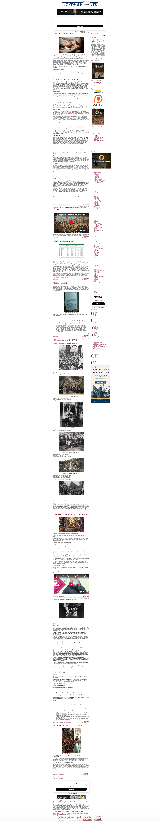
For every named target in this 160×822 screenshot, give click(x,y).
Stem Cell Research (97, 284)
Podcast (95, 257)
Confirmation (96, 196)
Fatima (95, 215)
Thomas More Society (84, 157)
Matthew (100, 39)
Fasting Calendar (97, 213)
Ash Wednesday (97, 184)
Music (95, 245)
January (95, 327)
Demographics (96, 204)
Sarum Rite (96, 277)
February (95, 328)
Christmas (95, 194)
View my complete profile (95, 60)
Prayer (67, 722)
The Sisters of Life (56, 93)
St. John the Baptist (97, 282)
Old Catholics (96, 252)
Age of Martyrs (96, 174)
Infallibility (95, 229)
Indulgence (63, 722)
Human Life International (57, 71)
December (95, 354)
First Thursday (96, 217)
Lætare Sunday (96, 233)
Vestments (96, 289)
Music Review (96, 246)
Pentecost (95, 254)
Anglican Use (96, 177)
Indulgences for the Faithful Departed (64, 600)
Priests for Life (76, 137)
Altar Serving (96, 175)
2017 (94, 325)
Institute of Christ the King (98, 230)
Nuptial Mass (96, 250)
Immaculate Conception (98, 227)
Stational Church (97, 283)
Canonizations (96, 192)
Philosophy (96, 255)
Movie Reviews (96, 244)
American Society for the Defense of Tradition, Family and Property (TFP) (66, 81)
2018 (94, 326)
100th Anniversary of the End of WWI (65, 340)
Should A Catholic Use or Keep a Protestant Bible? (68, 725)
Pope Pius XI (96, 261)
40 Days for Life (70, 112)
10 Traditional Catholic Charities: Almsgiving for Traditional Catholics (70, 57)
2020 (94, 356)
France (95, 218)
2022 (94, 358)
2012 (94, 319)
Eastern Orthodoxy (97, 207)
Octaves (95, 251)
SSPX (95, 281)
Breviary (95, 189)
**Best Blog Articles (97, 172)
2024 (94, 361)
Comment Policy (97, 83)
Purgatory (95, 267)
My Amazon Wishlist (97, 85)
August (95, 335)
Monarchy (95, 241)
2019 (94, 355)
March (95, 329)
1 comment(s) (55, 237)
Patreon (95, 130)
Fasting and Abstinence (98, 212)
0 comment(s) (55, 279)
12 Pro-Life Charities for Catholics (63, 34)
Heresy (62, 774)
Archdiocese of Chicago (98, 179)
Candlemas (96, 191)
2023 (94, 360)
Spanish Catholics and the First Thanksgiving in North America (69, 208)
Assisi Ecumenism (97, 185)
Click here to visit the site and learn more (60, 277)
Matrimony (96, 239)
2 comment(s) (55, 204)
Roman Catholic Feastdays (99, 140)
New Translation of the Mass (99, 248)
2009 (94, 315)
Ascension (96, 183)
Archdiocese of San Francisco (99, 180)
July (94, 334)
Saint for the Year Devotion (99, 276)
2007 (94, 313)
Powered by (77, 31)
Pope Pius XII (96, 262)
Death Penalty (96, 203)
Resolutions (96, 269)
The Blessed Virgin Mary (98, 145)
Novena (95, 249)
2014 (94, 321)
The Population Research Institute (59, 125)
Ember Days (96, 208)
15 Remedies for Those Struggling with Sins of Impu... (99, 345)
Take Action (66, 204)
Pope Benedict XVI (97, 259)
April (94, 330)
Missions (95, 240)
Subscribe (80, 26)
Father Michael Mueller (98, 214)
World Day (96, 292)
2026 (94, 363)
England (95, 209)
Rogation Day (96, 271)
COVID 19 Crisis (97, 200)
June (95, 333)
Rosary (95, 274)
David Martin (96, 202)
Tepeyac (75, 165)
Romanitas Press (97, 272)
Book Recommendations (98, 137)
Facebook (95, 128)
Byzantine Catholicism (98, 190)
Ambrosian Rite (96, 176)
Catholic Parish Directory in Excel (63, 241)
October (95, 337)
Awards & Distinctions (98, 86)
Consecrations (96, 197)
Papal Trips (96, 253)
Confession (96, 195)
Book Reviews (96, 136)
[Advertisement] (96, 422)
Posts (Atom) (60, 778)
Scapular (62, 596)
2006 (94, 312)
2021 (94, 357)
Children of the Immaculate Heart (76, 180)
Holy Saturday (96, 225)
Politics (95, 258)
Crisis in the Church (97, 201)
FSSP (95, 220)
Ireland (95, 231)
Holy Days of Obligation (98, 224)
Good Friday (96, 221)
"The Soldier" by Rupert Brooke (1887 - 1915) (66, 479)
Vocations (95, 290)
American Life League (59, 174)
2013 (94, 320)
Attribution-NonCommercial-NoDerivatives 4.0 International (69, 801)
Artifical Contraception (98, 182)
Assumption (96, 186)
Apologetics (96, 135)
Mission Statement (97, 82)
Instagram (95, 129)
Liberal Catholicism (97, 235)
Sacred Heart (96, 275)
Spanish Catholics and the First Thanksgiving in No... (99, 351)
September (96, 336)
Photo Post (96, 256)
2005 (94, 311)
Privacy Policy (96, 84)
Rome (95, 273)
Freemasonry (96, 219)
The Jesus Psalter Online (60, 283)
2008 (94, 314)
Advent (95, 173)
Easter (95, 206)
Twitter (95, 131)
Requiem (69, 722)
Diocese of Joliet (97, 205)
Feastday (95, 216)
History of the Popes (97, 223)
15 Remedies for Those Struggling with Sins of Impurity (70, 514)
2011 (94, 318)
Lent (94, 234)
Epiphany (95, 210)
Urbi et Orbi (96, 288)
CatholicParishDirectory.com (75, 259)
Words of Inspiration (97, 291)
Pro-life (62, 204)
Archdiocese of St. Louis (98, 181)
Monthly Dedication (97, 243)
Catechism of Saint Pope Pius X (63, 753)
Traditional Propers (97, 287)
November (95, 339)
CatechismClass (97, 193)
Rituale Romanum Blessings (99, 270)
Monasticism (96, 242)
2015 (94, 322)
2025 (94, 362)
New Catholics (96, 247)
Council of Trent (97, 199)
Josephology (96, 232)
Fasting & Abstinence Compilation (98, 139)
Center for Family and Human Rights (61, 104)
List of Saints (96, 143)
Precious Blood (96, 265)
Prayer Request (96, 264)
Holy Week (96, 226)
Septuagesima (96, 279)
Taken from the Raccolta (60, 683)
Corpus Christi (96, 198)
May (94, 332)
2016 (94, 323)
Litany (95, 236)
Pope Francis (96, 260)
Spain (95, 280)
